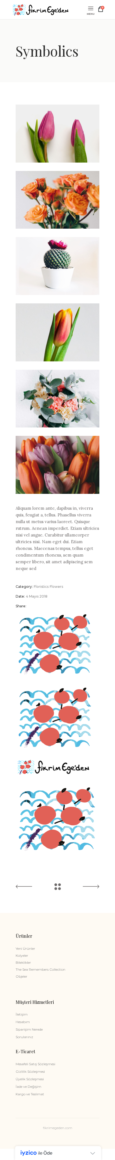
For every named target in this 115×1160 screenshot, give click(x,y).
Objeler (21, 976)
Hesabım (23, 1022)
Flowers (56, 586)
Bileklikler (23, 962)
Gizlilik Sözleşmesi (30, 1071)
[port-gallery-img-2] (57, 332)
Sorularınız (24, 1037)
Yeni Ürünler (25, 948)
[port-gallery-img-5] (57, 465)
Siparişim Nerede (29, 1029)
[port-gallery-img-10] (57, 134)
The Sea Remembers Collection (40, 969)
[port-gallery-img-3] (57, 399)
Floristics (41, 586)
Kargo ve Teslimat (30, 1094)
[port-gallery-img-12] (57, 200)
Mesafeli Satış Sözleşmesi (35, 1064)
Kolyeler (22, 955)
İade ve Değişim (28, 1086)
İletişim (22, 1014)
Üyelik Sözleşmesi (30, 1079)
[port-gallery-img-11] (57, 266)
